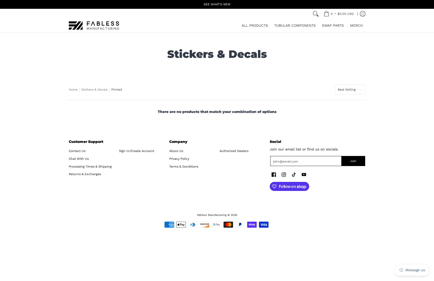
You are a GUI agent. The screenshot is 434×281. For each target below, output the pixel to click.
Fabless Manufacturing (212, 215)
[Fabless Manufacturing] (94, 25)
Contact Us (77, 151)
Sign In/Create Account (136, 151)
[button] (273, 174)
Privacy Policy (179, 158)
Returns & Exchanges (85, 174)
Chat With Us (79, 158)
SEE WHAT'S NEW (217, 4)
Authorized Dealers (234, 151)
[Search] (315, 14)
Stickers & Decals (94, 89)
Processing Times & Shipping (90, 166)
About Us (176, 151)
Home (73, 89)
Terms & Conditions (183, 166)
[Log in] (363, 14)
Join (353, 161)
